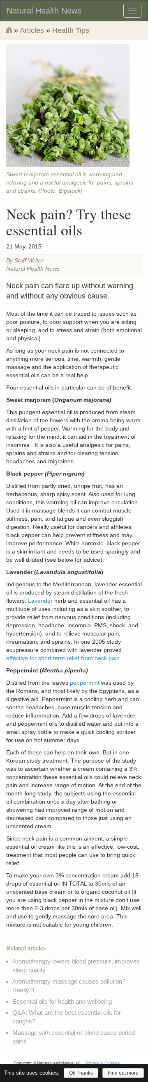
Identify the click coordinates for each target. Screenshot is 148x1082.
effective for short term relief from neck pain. (63, 658)
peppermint (84, 682)
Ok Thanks (81, 1073)
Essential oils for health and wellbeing (62, 1001)
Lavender (41, 600)
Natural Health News (44, 10)
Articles (32, 30)
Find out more (123, 1073)
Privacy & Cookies (103, 1063)
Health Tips (70, 30)
